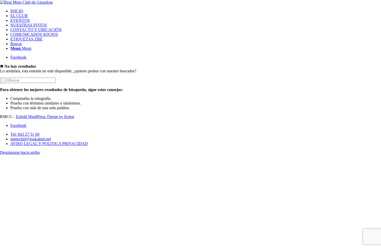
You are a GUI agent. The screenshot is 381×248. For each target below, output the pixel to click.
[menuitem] (195, 11)
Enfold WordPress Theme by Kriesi (45, 116)
